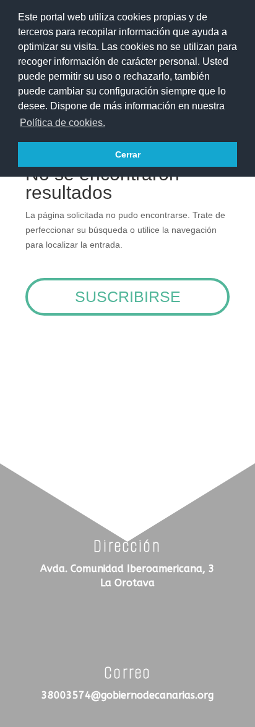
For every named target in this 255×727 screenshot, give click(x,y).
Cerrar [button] (127, 154)
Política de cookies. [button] (62, 122)
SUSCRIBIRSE (128, 296)
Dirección (127, 546)
